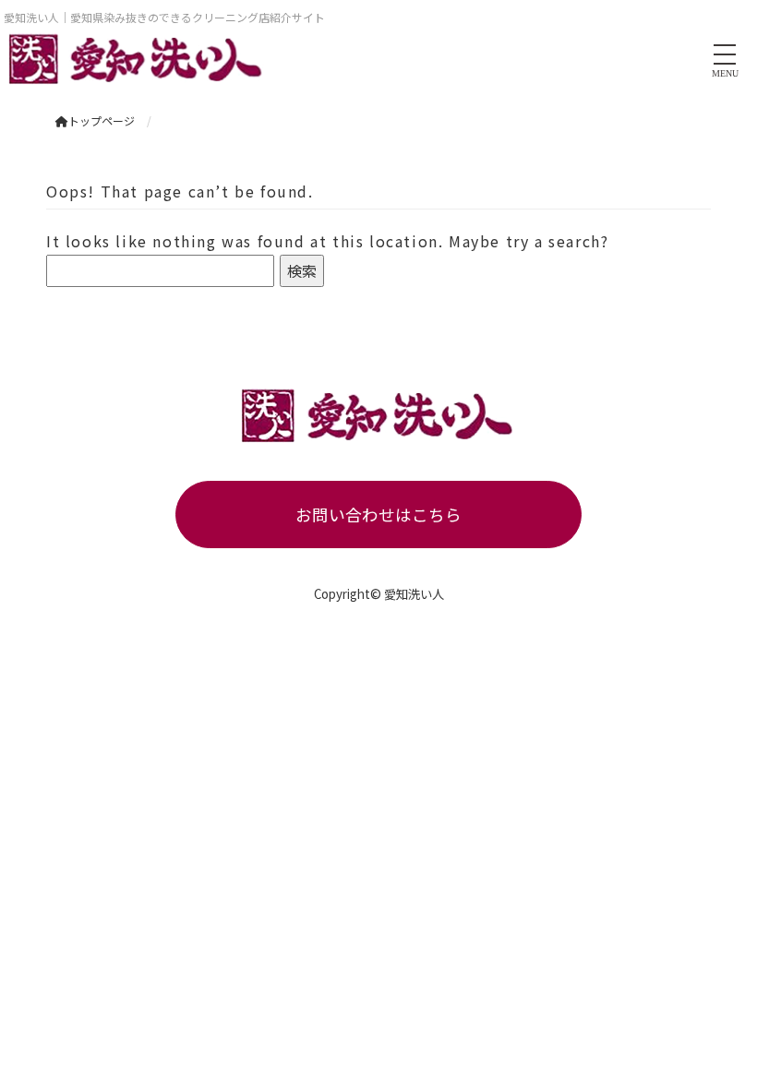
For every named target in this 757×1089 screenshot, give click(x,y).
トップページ (101, 120)
